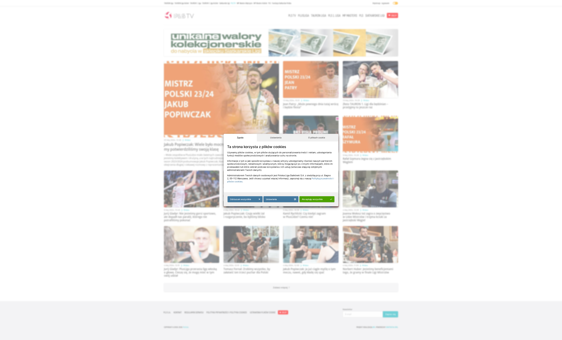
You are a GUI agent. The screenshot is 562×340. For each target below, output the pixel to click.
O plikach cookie (316, 137)
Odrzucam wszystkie (240, 199)
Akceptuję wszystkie (312, 199)
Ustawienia (275, 137)
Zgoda (240, 137)
